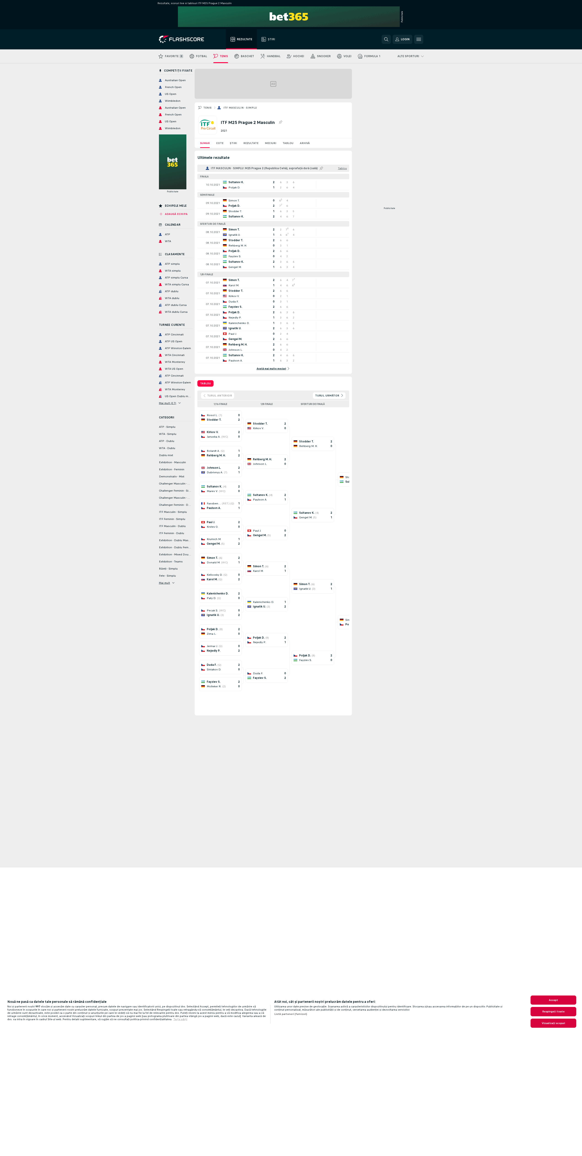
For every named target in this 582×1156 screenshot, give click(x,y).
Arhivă (305, 143)
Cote (219, 143)
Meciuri (270, 143)
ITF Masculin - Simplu (240, 107)
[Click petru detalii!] (273, 184)
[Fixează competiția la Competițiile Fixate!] (280, 122)
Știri (233, 143)
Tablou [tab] (205, 383)
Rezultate (250, 143)
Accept (553, 1000)
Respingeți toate (553, 1011)
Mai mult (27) (167, 403)
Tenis (207, 107)
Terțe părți (180, 1019)
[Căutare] (386, 39)
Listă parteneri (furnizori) (290, 1014)
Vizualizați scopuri (553, 1023)
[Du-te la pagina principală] (184, 39)
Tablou (288, 143)
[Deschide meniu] (418, 39)
